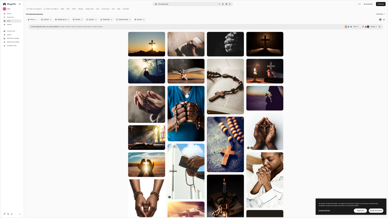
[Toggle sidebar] (19, 4)
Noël (68, 9)
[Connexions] (4, 214)
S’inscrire (381, 4)
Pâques (80, 9)
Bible (62, 9)
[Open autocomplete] (155, 4)
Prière (74, 9)
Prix (359, 4)
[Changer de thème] (11, 214)
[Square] (384, 19)
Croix (97, 9)
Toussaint (126, 9)
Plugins (373, 26)
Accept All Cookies (376, 210)
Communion (105, 9)
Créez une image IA (35, 9)
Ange (118, 9)
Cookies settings (324, 210)
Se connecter (368, 4)
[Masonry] (380, 19)
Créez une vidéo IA (52, 9)
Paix (113, 9)
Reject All (360, 210)
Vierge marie (89, 9)
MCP (355, 26)
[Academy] (8, 214)
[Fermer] (379, 27)
